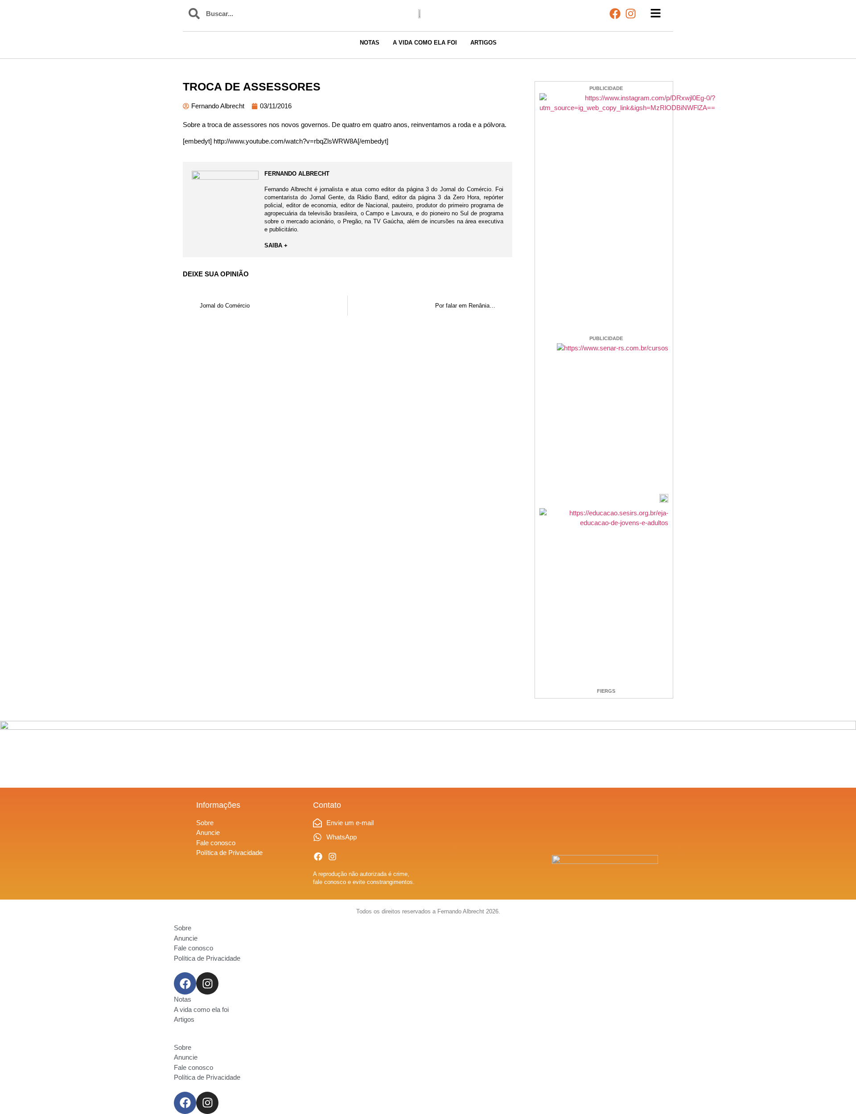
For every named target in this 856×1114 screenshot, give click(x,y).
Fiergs (606, 691)
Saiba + (276, 245)
